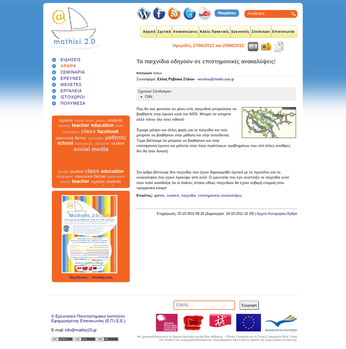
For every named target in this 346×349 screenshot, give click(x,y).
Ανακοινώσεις (185, 32)
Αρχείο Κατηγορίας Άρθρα (277, 214)
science (173, 195)
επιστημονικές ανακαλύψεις (220, 195)
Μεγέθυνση (78, 277)
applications (116, 180)
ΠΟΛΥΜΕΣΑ (73, 103)
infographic (71, 135)
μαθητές (115, 141)
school (65, 146)
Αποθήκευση (102, 277)
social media (91, 153)
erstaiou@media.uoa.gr (216, 79)
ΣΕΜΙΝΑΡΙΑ (73, 72)
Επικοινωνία (283, 32)
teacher (80, 129)
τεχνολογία (95, 142)
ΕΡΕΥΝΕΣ (71, 78)
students (115, 124)
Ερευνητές (240, 32)
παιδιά (79, 124)
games (101, 124)
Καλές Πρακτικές (214, 32)
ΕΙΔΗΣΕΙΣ (71, 59)
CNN (148, 97)
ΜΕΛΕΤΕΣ (71, 84)
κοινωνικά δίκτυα (70, 142)
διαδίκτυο (63, 119)
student (117, 147)
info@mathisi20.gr (81, 330)
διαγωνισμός (84, 147)
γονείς (89, 124)
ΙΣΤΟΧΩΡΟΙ (73, 97)
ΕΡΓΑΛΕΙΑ (71, 90)
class (88, 135)
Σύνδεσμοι (261, 32)
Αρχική (149, 32)
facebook (108, 135)
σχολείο (66, 124)
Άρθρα (157, 73)
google (121, 119)
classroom (102, 147)
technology (102, 119)
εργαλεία (64, 129)
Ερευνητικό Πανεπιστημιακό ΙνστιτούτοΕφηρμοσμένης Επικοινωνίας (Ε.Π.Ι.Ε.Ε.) (88, 318)
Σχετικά (164, 32)
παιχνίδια (188, 195)
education (102, 129)
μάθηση (80, 119)
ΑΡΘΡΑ (68, 66)
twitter (119, 129)
